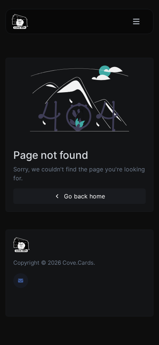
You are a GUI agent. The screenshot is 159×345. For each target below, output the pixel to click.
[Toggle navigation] (136, 21)
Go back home (83, 196)
